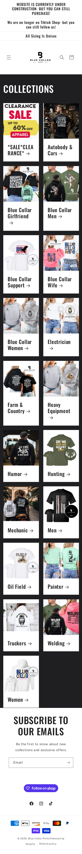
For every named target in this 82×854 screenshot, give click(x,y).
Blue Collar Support (20, 282)
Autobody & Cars (60, 150)
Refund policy (47, 843)
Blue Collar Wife (60, 282)
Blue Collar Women (20, 345)
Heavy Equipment (59, 408)
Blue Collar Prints (39, 838)
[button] (9, 57)
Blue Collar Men (60, 213)
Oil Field (17, 587)
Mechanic (18, 530)
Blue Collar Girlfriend (20, 213)
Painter (55, 587)
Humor (15, 474)
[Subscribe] (68, 762)
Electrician (59, 342)
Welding (56, 643)
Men (52, 530)
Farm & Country (16, 407)
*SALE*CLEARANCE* (20, 150)
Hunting (56, 474)
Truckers (17, 643)
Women (15, 699)
